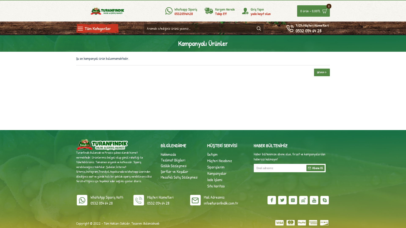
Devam (320, 72)
